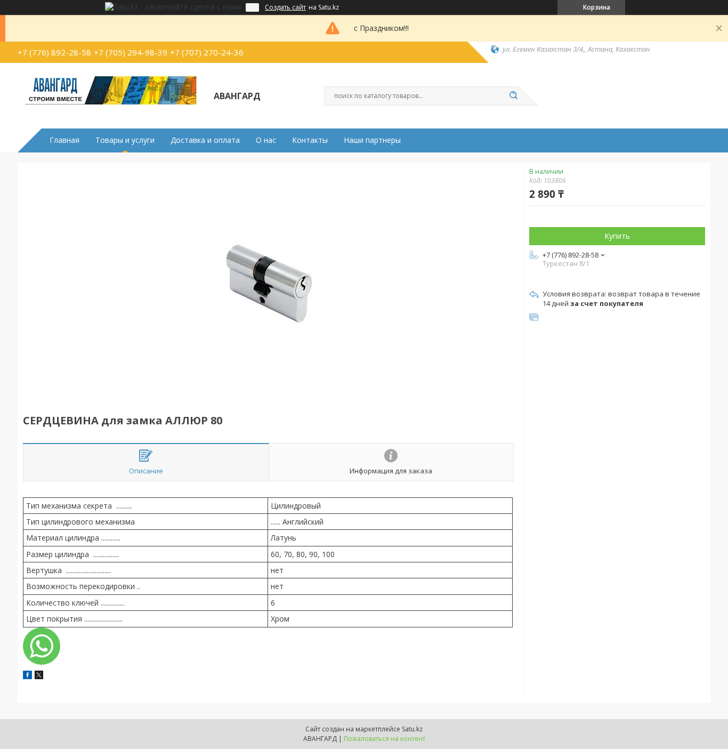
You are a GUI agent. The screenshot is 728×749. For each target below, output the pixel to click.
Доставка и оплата (205, 140)
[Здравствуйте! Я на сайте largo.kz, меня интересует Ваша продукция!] (41, 646)
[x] (39, 676)
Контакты (310, 140)
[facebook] (27, 676)
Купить (617, 236)
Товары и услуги (125, 140)
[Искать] (513, 96)
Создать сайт (285, 7)
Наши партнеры (372, 140)
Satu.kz (412, 729)
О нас (266, 140)
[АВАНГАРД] (111, 95)
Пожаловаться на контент (384, 738)
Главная (64, 140)
